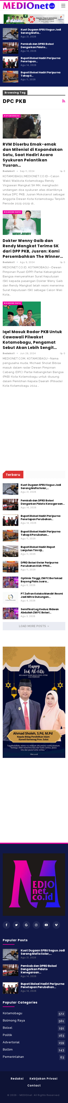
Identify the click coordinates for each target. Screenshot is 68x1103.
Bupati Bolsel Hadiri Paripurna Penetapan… (40, 59)
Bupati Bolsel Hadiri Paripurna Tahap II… (40, 74)
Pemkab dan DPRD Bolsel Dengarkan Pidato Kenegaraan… (43, 502)
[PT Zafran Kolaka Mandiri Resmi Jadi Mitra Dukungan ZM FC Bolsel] (10, 598)
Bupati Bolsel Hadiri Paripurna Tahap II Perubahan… (40, 533)
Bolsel (7, 1027)
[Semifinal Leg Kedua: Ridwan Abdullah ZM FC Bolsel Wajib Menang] (10, 613)
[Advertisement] (34, 429)
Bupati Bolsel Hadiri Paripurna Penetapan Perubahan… (40, 517)
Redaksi (17, 1078)
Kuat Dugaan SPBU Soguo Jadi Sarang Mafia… (41, 31)
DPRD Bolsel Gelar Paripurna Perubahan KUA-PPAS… (39, 564)
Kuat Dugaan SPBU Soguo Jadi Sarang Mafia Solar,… (41, 486)
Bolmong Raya (12, 212)
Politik (7, 1035)
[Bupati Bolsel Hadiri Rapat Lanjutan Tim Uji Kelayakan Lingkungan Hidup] (10, 551)
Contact (34, 1085)
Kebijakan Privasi (43, 1078)
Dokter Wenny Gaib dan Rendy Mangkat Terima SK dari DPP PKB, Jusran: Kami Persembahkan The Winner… (33, 248)
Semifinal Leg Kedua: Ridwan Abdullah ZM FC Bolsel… (40, 610)
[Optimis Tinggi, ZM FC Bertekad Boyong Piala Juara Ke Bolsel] (10, 582)
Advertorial (11, 1042)
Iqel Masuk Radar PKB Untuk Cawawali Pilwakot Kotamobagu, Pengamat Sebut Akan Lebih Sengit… (32, 339)
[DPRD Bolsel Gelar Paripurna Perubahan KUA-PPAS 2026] (10, 567)
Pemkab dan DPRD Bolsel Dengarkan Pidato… (37, 45)
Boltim (8, 1049)
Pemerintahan (13, 1057)
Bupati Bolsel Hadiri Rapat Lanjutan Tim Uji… (38, 548)
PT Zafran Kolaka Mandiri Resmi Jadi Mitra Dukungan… (42, 595)
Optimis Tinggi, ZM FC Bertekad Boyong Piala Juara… (41, 579)
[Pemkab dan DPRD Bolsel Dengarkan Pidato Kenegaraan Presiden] (10, 48)
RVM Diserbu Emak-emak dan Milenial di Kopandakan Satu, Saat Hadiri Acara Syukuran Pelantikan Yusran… (33, 155)
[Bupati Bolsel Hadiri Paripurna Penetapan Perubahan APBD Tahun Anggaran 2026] (10, 62)
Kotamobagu (11, 116)
